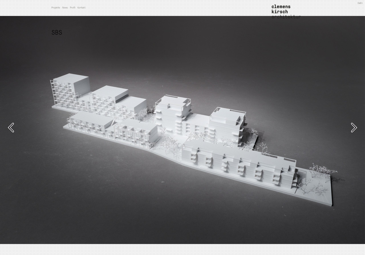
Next (268, 127)
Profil (72, 7)
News (65, 7)
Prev (96, 127)
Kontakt (81, 7)
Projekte (55, 7)
